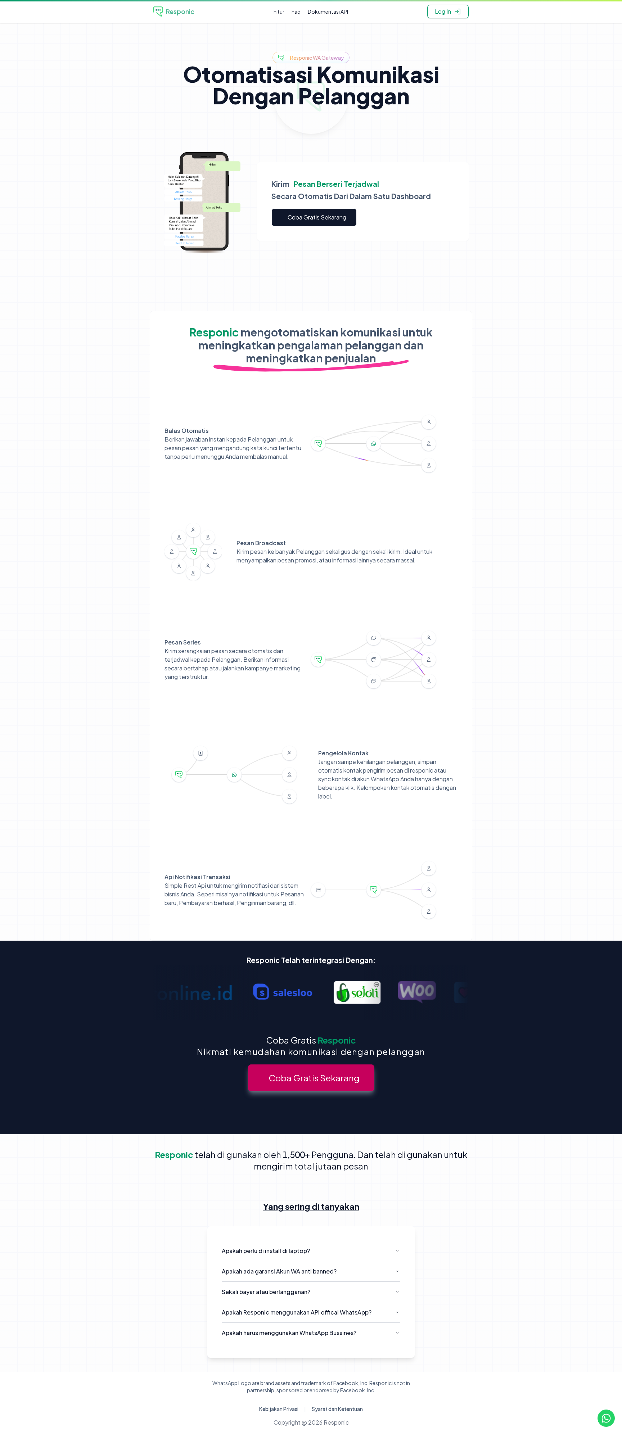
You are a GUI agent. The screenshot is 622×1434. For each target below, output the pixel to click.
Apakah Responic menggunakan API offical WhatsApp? (296, 1312)
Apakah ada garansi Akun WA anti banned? (279, 1271)
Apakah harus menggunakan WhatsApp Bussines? (289, 1332)
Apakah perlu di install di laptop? (266, 1250)
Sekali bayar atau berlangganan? (266, 1291)
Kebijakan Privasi (278, 1409)
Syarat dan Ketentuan (337, 1409)
